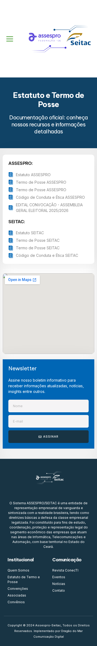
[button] (9, 38)
